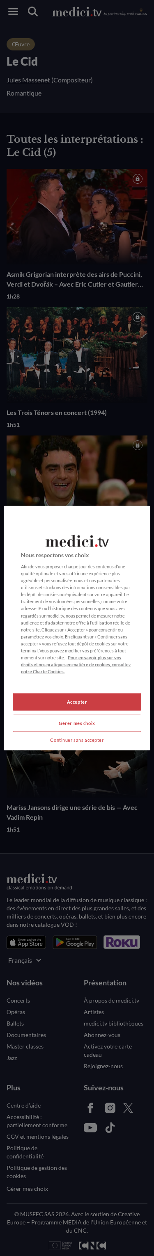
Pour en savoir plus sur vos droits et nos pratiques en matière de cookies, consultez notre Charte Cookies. (76, 664)
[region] (77, 628)
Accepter (77, 701)
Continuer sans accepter (76, 740)
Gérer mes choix (77, 723)
